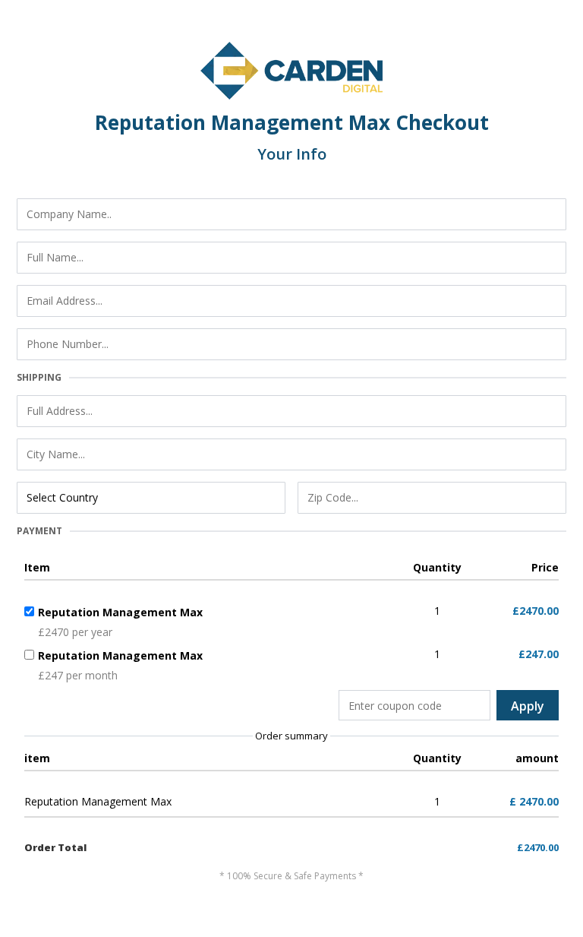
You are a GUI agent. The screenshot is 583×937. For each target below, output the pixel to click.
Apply (527, 706)
